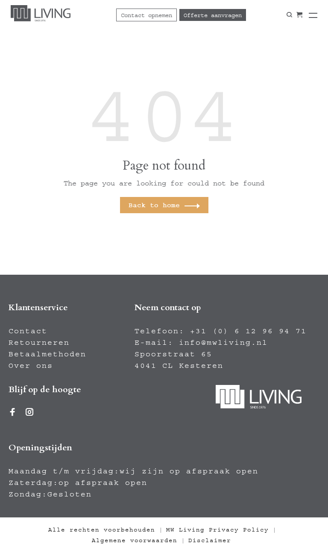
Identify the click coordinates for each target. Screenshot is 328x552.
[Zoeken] (289, 15)
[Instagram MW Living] (30, 413)
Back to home (154, 205)
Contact (28, 331)
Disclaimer (209, 540)
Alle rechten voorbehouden (101, 529)
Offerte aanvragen (213, 15)
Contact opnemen (146, 15)
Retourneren (39, 342)
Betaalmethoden (47, 354)
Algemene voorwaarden (134, 540)
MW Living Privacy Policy (217, 529)
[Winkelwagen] (299, 15)
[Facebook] (13, 413)
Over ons (31, 365)
